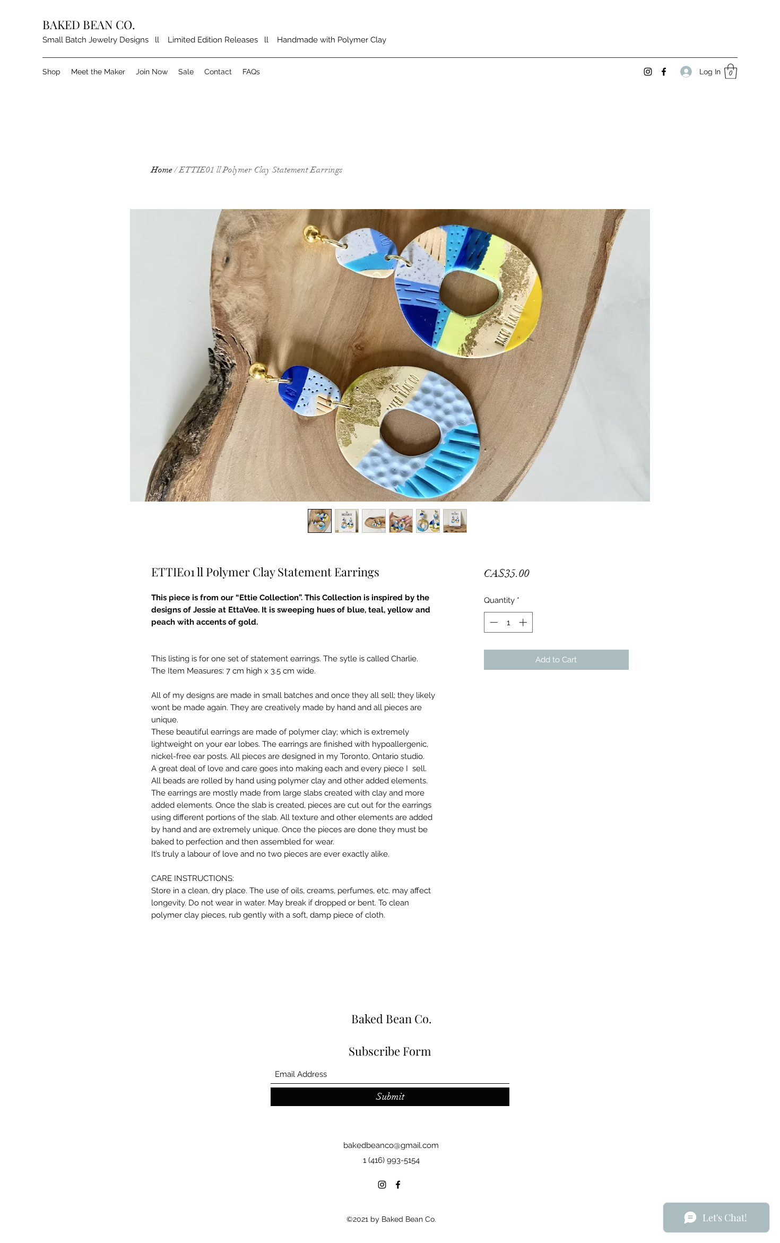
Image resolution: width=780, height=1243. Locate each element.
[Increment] (524, 622)
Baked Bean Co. (391, 1018)
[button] (730, 71)
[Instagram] (648, 71)
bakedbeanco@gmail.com (391, 1145)
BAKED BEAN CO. (88, 24)
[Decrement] (493, 622)
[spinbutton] (508, 622)
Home (161, 170)
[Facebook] (663, 71)
